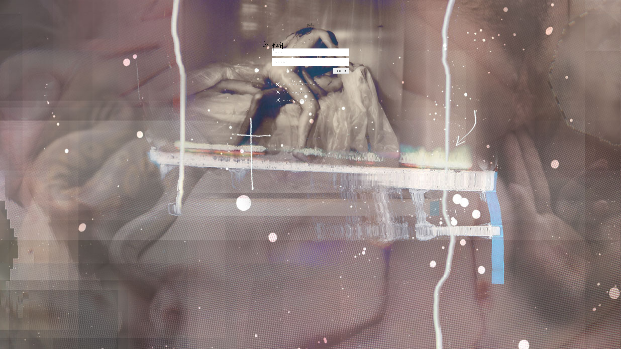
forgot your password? (296, 92)
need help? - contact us (297, 100)
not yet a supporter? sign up (301, 84)
